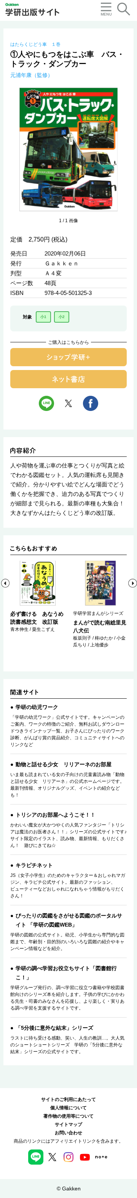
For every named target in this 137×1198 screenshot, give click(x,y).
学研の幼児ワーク (37, 707)
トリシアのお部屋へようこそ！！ (56, 815)
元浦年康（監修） (31, 75)
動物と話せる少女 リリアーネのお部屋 (64, 764)
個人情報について (68, 1107)
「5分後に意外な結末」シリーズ (54, 1028)
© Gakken (69, 1188)
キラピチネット (34, 865)
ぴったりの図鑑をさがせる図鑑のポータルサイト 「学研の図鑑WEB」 (69, 920)
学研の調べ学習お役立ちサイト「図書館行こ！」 (66, 972)
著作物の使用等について (68, 1116)
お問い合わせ (68, 1132)
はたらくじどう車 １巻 (35, 44)
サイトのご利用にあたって (68, 1099)
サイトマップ (68, 1124)
